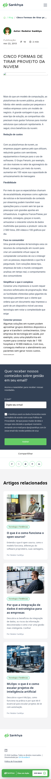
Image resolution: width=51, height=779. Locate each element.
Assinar (25, 442)
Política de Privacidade (13, 761)
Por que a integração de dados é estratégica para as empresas (24, 608)
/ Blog (10, 17)
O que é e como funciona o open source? (25, 535)
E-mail (8, 399)
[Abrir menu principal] (45, 5)
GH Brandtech (24, 757)
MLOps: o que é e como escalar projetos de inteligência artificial (23, 687)
